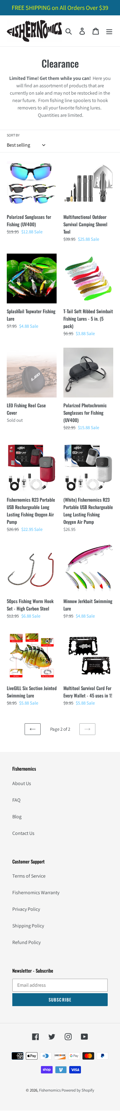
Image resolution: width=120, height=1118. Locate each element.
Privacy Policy (26, 909)
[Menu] (109, 31)
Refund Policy (26, 942)
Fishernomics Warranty (35, 892)
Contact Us (23, 833)
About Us (21, 783)
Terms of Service (29, 876)
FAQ (16, 800)
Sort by (13, 135)
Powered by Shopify (78, 1090)
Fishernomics (50, 1090)
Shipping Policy (28, 925)
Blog (17, 816)
